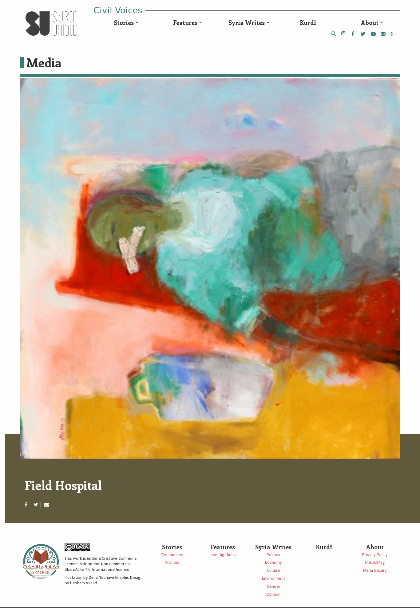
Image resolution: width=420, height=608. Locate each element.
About (369, 22)
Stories (124, 22)
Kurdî (308, 22)
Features (185, 22)
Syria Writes (246, 22)
